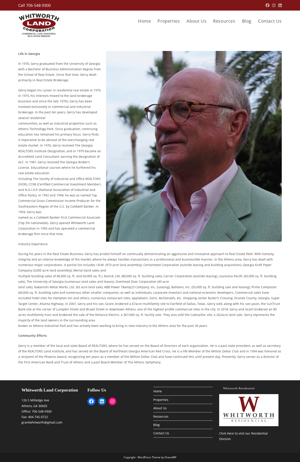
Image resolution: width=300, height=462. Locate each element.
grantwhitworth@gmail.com (42, 422)
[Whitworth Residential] (248, 410)
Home (157, 391)
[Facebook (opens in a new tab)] (267, 5)
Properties (160, 400)
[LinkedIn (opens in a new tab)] (279, 5)
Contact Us (161, 433)
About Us (160, 408)
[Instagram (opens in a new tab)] (274, 5)
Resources (160, 416)
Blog (156, 425)
